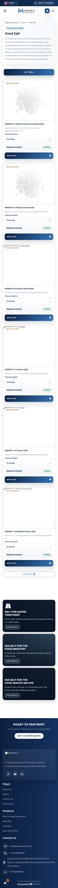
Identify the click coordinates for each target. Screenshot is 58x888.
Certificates (8, 804)
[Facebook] (8, 774)
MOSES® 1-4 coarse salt (16, 451)
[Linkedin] (22, 774)
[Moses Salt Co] (15, 755)
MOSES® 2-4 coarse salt (16, 369)
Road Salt (7, 821)
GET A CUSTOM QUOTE (29, 736)
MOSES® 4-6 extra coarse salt (19, 289)
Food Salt (7, 826)
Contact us (8, 799)
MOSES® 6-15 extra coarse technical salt (24, 124)
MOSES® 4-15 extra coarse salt (19, 208)
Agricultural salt (10, 831)
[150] (26, 10)
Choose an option (11, 134)
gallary (6, 794)
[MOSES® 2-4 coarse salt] (29, 346)
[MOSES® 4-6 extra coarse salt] (29, 265)
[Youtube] (15, 774)
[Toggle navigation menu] (5, 10)
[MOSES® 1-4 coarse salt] (29, 427)
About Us (7, 789)
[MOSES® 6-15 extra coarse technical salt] (29, 100)
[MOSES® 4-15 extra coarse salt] (29, 184)
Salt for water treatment (14, 816)
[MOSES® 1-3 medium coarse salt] (29, 508)
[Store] (47, 10)
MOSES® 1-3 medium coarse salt (20, 532)
